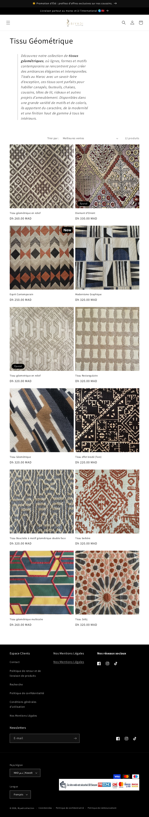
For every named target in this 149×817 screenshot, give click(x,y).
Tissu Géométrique (20, 457)
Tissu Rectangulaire (86, 375)
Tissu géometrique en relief (25, 375)
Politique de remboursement (102, 808)
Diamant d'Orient (85, 213)
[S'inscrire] (75, 738)
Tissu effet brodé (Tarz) (88, 457)
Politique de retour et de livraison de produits (25, 673)
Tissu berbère (82, 538)
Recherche (16, 684)
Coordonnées (45, 808)
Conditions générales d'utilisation (23, 704)
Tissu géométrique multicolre (26, 619)
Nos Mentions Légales (23, 715)
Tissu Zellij (81, 619)
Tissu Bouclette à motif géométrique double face (38, 538)
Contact (15, 662)
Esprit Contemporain (21, 294)
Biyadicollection (26, 808)
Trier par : (53, 138)
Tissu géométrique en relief (25, 213)
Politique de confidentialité (27, 693)
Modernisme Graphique (88, 294)
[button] (8, 22)
